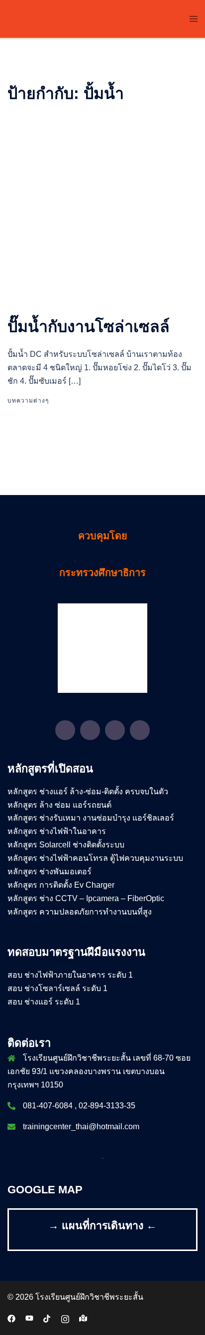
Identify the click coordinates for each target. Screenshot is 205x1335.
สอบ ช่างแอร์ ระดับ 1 (43, 1002)
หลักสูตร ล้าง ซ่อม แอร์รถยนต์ (59, 805)
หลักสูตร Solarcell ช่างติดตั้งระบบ (65, 844)
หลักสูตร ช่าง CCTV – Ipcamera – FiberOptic (85, 898)
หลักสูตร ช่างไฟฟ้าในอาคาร (56, 831)
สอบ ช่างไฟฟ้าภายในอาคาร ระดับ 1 (70, 975)
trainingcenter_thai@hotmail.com (81, 1126)
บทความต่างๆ (28, 400)
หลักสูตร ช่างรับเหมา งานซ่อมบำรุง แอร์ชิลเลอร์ (90, 818)
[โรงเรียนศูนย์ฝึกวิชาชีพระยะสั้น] (91, 18)
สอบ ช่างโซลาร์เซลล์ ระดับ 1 (57, 988)
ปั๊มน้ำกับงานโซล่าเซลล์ (88, 326)
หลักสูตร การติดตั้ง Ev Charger (60, 885)
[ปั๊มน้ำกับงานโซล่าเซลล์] (102, 209)
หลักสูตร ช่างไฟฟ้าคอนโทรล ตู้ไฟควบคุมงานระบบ (95, 858)
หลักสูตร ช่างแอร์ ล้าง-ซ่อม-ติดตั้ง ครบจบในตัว (87, 791)
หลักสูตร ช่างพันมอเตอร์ (49, 871)
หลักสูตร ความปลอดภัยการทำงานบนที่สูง (79, 912)
